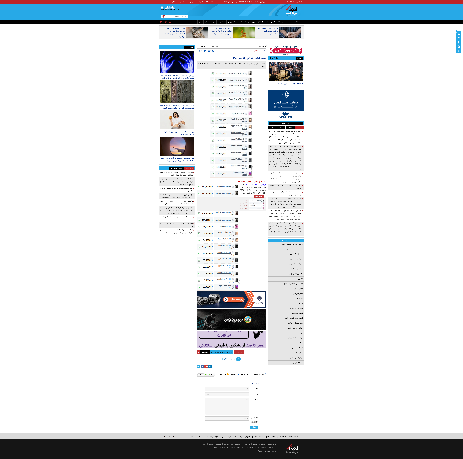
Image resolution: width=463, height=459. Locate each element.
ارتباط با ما (262, 444)
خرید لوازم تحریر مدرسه (294, 249)
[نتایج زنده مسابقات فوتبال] (459, 50)
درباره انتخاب (272, 444)
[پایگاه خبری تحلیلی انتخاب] (293, 11)
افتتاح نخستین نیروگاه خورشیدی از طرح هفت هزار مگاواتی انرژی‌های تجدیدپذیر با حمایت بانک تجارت (176, 231)
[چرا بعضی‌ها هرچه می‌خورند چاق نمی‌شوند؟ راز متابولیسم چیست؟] (177, 119)
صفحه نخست (298, 22)
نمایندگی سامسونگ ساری (293, 283)
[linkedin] (210, 366)
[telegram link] (169, 436)
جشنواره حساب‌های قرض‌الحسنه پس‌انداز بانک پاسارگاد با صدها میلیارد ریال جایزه (176, 173)
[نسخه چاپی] (199, 51)
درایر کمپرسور (298, 293)
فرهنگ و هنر (245, 22)
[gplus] (206, 366)
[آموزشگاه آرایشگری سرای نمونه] (231, 339)
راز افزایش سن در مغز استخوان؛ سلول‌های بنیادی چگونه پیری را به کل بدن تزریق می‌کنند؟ (177, 76)
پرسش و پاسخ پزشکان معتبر (292, 244)
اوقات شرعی (184, 2)
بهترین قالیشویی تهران (294, 337)
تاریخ (273, 22)
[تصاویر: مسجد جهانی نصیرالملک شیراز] (270, 71)
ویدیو (206, 22)
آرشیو (204, 444)
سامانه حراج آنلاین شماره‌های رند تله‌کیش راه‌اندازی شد (176, 218)
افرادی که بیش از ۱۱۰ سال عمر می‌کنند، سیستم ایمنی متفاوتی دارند (268, 31)
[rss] (170, 22)
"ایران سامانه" (262, 451)
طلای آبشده (298, 352)
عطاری (300, 278)
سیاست (288, 22)
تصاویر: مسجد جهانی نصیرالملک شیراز (272, 83)
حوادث (236, 22)
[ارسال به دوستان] (202, 51)
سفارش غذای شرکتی (295, 323)
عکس (200, 22)
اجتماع (260, 22)
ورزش (230, 22)
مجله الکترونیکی (228, 444)
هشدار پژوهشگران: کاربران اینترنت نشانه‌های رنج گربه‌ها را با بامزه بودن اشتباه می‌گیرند (175, 32)
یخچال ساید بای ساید (294, 254)
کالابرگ (300, 298)
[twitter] (161, 22)
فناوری (254, 22)
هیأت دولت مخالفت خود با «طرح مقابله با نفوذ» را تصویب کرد (285, 187)
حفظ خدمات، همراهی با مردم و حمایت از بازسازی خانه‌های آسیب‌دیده (176, 189)
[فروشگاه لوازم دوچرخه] (231, 319)
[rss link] (173, 436)
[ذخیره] (205, 51)
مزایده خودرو (298, 333)
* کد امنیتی (254, 418)
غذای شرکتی (298, 288)
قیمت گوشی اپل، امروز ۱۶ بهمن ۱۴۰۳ (243, 204)
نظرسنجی (164, 2)
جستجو (211, 444)
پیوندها (199, 2)
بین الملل (280, 22)
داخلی (256, 50)
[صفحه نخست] (459, 34)
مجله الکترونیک (173, 2)
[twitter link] (165, 436)
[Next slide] (270, 58)
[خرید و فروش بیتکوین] (286, 105)
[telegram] (165, 22)
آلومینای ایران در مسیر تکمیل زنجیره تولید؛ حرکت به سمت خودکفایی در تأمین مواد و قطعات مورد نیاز (176, 196)
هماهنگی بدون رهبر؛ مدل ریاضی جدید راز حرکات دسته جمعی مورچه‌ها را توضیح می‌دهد (222, 32)
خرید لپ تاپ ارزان (296, 263)
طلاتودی (299, 303)
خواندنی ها (221, 22)
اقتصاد (267, 22)
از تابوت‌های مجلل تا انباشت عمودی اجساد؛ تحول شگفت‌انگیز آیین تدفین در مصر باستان (177, 106)
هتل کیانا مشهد (297, 268)
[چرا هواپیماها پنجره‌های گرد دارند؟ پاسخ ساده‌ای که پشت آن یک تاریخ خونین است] (177, 146)
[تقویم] (459, 46)
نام (257, 388)
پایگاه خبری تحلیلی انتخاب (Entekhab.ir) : (251, 181)
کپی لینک (239, 352)
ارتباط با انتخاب (208, 2)
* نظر (256, 399)
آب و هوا (192, 2)
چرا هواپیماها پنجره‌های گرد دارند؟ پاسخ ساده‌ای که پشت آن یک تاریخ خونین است (177, 159)
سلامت (212, 22)
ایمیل (256, 394)
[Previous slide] (277, 58)
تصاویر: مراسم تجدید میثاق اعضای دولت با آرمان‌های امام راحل (285, 193)
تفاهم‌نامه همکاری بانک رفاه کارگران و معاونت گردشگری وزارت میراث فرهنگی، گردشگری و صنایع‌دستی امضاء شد (176, 181)
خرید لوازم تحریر (296, 258)
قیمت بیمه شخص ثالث (294, 318)
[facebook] (202, 366)
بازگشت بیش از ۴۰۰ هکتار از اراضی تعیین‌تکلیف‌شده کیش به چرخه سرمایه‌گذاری (176, 202)
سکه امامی (299, 342)
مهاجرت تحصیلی (296, 308)
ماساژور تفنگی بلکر (296, 273)
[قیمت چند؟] (459, 38)
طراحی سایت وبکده (295, 328)
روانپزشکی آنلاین (296, 357)
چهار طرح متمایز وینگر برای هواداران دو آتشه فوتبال (176, 225)
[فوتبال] (459, 42)
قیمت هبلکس (297, 313)
